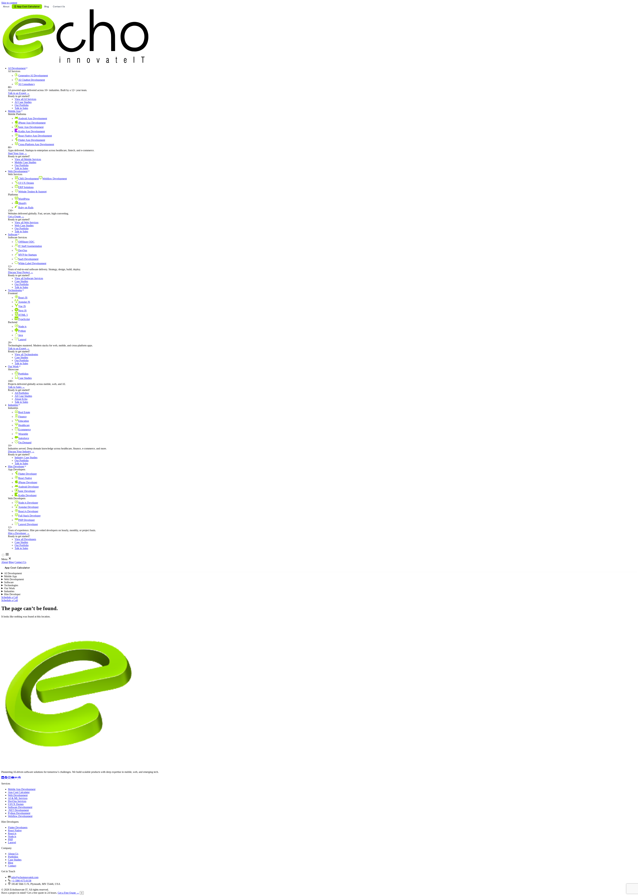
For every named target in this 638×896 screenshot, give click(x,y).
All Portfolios (22, 393)
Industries (13, 405)
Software (12, 234)
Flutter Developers (17, 827)
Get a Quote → (16, 216)
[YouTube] (13, 778)
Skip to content (9, 2)
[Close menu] (9, 559)
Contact (12, 865)
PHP (10, 839)
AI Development (17, 68)
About (6, 6)
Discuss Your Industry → (21, 451)
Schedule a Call (9, 597)
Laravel (12, 842)
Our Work (13, 366)
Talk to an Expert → (18, 93)
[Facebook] (6, 778)
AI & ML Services (17, 798)
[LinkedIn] (3, 778)
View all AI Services (25, 99)
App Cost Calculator (28, 6)
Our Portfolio (22, 105)
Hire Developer (16, 466)
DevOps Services (17, 801)
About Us (13, 853)
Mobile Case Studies (25, 162)
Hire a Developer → (18, 533)
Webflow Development (20, 816)
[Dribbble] (19, 778)
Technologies (15, 290)
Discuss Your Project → (20, 272)
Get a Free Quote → (68, 892)
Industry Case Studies (26, 457)
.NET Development (18, 810)
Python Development (19, 813)
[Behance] (16, 778)
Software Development (20, 807)
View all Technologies (26, 354)
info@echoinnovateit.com (24, 877)
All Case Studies (23, 396)
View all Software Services (29, 278)
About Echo (21, 399)
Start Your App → (17, 153)
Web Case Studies (24, 225)
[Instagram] (9, 778)
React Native (15, 830)
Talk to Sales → (16, 387)
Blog (46, 6)
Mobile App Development (21, 789)
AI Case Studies (23, 102)
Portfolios (13, 856)
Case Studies (21, 281)
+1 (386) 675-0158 (21, 880)
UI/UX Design (16, 804)
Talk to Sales (21, 108)
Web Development (18, 171)
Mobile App (14, 111)
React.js (12, 833)
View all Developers (25, 539)
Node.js (12, 836)
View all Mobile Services (28, 159)
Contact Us (59, 6)
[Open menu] (7, 555)
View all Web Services (26, 222)
